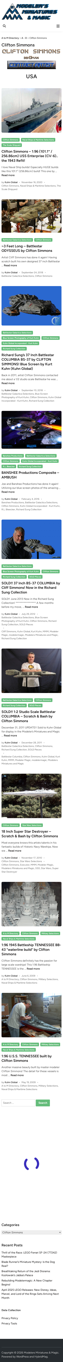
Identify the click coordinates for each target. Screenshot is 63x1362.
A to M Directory (10, 933)
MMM (46, 631)
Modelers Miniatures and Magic (41, 635)
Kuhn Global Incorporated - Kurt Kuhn (20, 343)
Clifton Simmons (10, 140)
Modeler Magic (23, 760)
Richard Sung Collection (14, 348)
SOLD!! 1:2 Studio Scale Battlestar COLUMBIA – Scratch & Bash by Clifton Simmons (29, 716)
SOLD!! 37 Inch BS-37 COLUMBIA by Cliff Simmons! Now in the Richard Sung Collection (31, 587)
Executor (25, 864)
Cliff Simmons (9, 631)
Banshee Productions (13, 456)
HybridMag (41, 1356)
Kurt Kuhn (36, 631)
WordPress (22, 1356)
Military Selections (50, 933)
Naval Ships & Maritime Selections (38, 140)
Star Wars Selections (31, 825)
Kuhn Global (11, 182)
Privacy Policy (10, 1318)
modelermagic (16, 635)
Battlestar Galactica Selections (17, 240)
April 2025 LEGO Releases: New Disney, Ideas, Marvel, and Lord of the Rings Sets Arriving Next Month (30, 1293)
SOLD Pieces (35, 577)
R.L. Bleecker (9, 466)
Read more (8, 175)
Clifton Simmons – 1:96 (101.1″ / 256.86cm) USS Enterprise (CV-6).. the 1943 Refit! (30, 156)
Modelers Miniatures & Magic (41, 1352)
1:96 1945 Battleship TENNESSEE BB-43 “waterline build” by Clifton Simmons (31, 949)
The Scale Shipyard (11, 145)
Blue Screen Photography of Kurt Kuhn (21, 338)
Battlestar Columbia (12, 756)
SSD (37, 868)
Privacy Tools (9, 1323)
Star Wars (46, 868)
